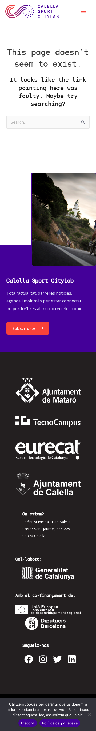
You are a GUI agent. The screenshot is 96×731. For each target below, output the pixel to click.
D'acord (27, 723)
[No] (89, 714)
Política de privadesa (60, 723)
